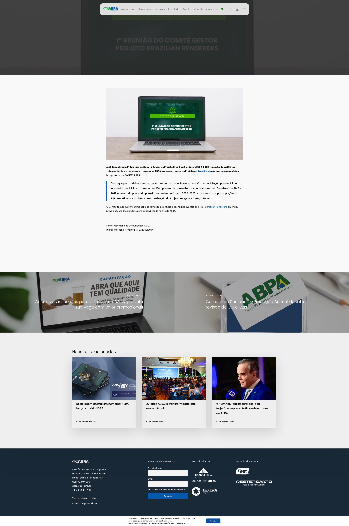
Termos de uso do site (84, 498)
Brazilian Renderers (216, 206)
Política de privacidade (84, 503)
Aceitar (213, 521)
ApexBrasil (204, 171)
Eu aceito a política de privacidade (168, 489)
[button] (244, 9)
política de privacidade (175, 523)
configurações (165, 521)
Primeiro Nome (155, 468)
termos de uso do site (148, 523)
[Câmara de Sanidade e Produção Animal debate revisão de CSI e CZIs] (261, 302)
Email (150, 479)
